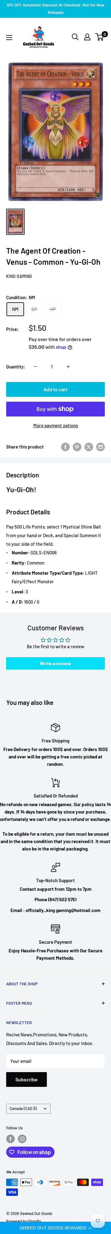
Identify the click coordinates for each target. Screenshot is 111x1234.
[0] (100, 37)
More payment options (55, 425)
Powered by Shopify (23, 1221)
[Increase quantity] (68, 366)
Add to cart (55, 389)
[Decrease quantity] (35, 366)
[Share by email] (100, 446)
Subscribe (26, 1079)
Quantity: (15, 366)
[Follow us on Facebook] (10, 1139)
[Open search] (75, 37)
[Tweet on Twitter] (88, 446)
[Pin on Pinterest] (77, 446)
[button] (55, 1228)
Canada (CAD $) (23, 1108)
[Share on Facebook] (65, 446)
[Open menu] (9, 37)
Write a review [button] (55, 663)
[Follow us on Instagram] (22, 1139)
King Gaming (19, 276)
